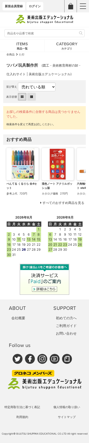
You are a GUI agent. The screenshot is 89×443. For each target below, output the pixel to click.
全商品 (10, 54)
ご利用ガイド (66, 325)
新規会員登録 (14, 6)
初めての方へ (66, 318)
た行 (21, 54)
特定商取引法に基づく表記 (22, 407)
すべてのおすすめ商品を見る (63, 203)
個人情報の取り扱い (66, 407)
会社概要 (18, 318)
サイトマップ (67, 417)
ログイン (35, 6)
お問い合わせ (66, 333)
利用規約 (22, 417)
